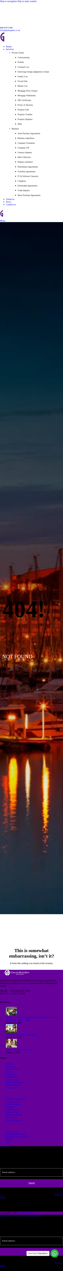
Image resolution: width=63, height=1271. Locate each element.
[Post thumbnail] (11, 1014)
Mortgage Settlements (27, 95)
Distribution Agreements (28, 167)
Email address (9, 1172)
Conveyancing (23, 57)
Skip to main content (26, 1)
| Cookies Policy (34, 1215)
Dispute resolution (25, 162)
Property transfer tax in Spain (19, 1049)
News (8, 1071)
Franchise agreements (26, 171)
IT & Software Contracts (28, 176)
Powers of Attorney (15, 1082)
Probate (21, 62)
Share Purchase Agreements (29, 195)
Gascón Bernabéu (26, 1213)
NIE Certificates (24, 100)
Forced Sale (22, 81)
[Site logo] (20, 41)
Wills (20, 124)
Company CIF (23, 148)
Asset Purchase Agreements (29, 133)
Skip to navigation (8, 1)
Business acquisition (26, 138)
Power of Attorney (25, 105)
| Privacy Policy (19, 1215)
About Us (10, 1066)
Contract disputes (25, 152)
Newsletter (5, 1147)
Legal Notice (6, 1215)
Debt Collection (24, 157)
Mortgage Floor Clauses (27, 91)
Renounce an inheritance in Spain (21, 1035)
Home (9, 1063)
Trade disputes (24, 190)
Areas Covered (13, 1069)
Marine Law (23, 86)
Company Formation (26, 143)
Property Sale (23, 110)
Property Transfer (25, 114)
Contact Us (11, 1074)
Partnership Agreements (27, 186)
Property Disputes (25, 119)
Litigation (22, 181)
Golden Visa (11, 1131)
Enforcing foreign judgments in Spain (33, 72)
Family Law (23, 76)
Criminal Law (23, 67)
